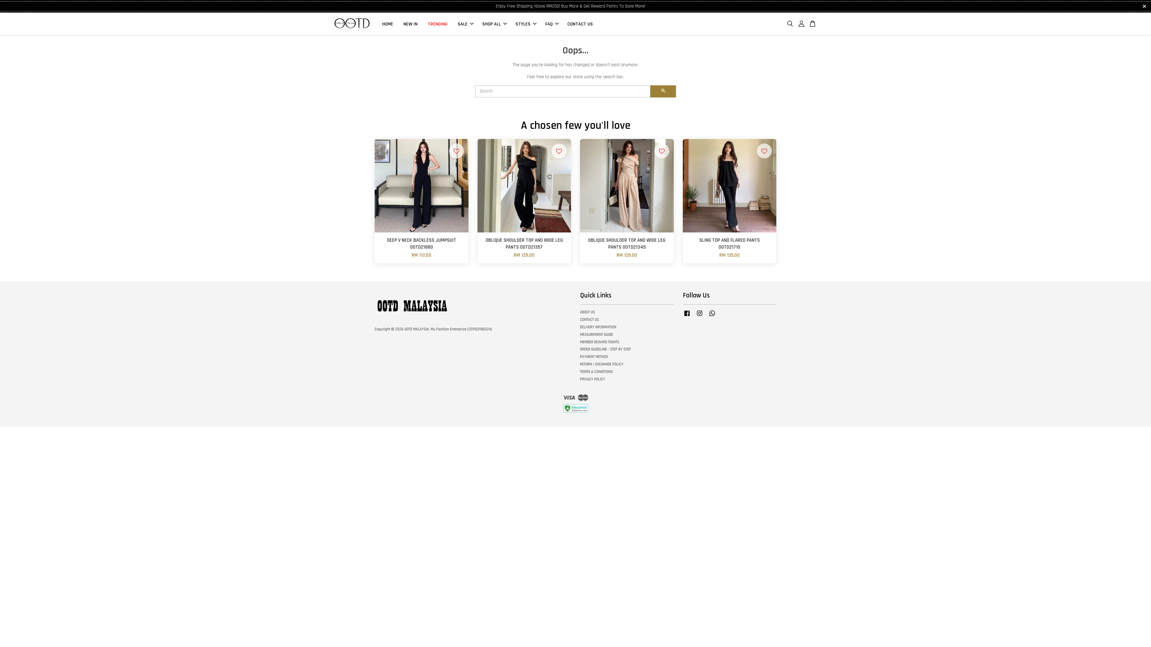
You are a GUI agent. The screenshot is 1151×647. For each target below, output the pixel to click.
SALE (463, 24)
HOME (387, 24)
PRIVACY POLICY (592, 379)
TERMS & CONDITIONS (596, 371)
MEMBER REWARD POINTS (599, 342)
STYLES (523, 24)
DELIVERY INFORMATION (598, 327)
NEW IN (410, 24)
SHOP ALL (491, 24)
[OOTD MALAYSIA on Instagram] (699, 316)
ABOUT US (587, 312)
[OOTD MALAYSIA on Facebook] (687, 316)
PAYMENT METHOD (594, 356)
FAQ (549, 24)
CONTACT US (580, 24)
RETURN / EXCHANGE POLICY (601, 364)
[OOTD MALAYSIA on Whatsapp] (712, 316)
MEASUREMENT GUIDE (596, 334)
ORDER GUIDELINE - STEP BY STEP (605, 349)
